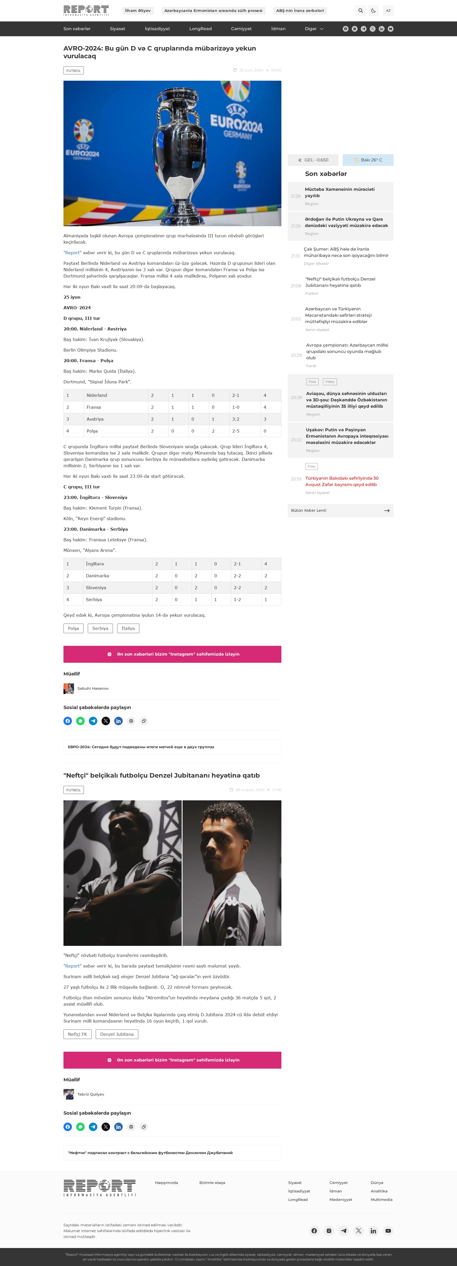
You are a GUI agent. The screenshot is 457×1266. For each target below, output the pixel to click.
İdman (336, 1191)
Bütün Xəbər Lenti (308, 510)
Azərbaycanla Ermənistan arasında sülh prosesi (213, 10)
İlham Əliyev (138, 10)
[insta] (355, 29)
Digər (311, 28)
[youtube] (391, 29)
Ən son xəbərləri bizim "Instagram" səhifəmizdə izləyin (178, 654)
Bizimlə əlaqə (212, 1182)
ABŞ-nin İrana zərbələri (300, 10)
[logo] (86, 10)
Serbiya (100, 628)
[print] (131, 721)
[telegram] (364, 29)
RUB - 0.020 (316, 159)
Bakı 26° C (371, 159)
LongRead (298, 1199)
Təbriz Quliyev (90, 1094)
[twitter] (373, 29)
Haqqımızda (166, 1182)
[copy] (144, 721)
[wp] (80, 721)
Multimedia (381, 1199)
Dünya (377, 1182)
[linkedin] (382, 29)
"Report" (72, 252)
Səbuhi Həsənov (93, 688)
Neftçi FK (77, 1034)
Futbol (73, 71)
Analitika (379, 1191)
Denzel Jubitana (117, 1034)
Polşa (73, 628)
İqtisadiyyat (299, 1191)
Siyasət (295, 1182)
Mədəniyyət (341, 1199)
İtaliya (128, 628)
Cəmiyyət (339, 1182)
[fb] (346, 29)
